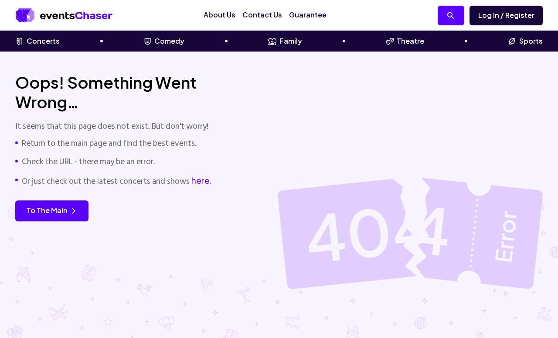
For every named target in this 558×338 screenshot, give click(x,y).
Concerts (43, 40)
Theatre (410, 40)
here (200, 180)
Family (290, 40)
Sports (531, 40)
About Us (219, 14)
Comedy (169, 40)
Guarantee (308, 14)
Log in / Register (506, 15)
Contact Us (262, 14)
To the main (47, 210)
